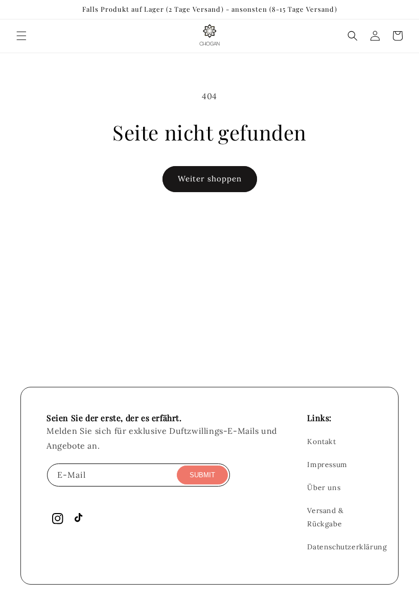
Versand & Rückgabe (325, 517)
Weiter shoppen (210, 178)
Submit (202, 475)
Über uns (323, 487)
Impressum (327, 464)
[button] (21, 36)
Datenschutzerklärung (347, 546)
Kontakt (321, 441)
